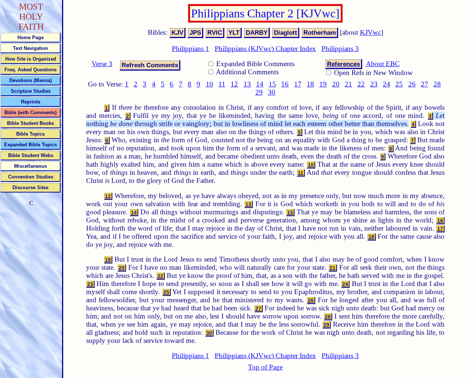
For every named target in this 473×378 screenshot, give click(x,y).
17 (298, 84)
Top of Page (265, 367)
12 (234, 84)
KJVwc (370, 32)
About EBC (383, 64)
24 (386, 84)
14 (259, 84)
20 (336, 84)
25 (399, 84)
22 (361, 84)
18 (310, 84)
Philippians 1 (190, 48)
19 (323, 84)
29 (259, 92)
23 (374, 84)
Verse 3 (102, 64)
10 (209, 84)
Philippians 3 (340, 48)
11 (221, 84)
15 (272, 84)
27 (424, 84)
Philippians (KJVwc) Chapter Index (265, 48)
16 (285, 84)
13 (247, 84)
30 (271, 92)
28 (437, 84)
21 (348, 84)
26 (412, 84)
